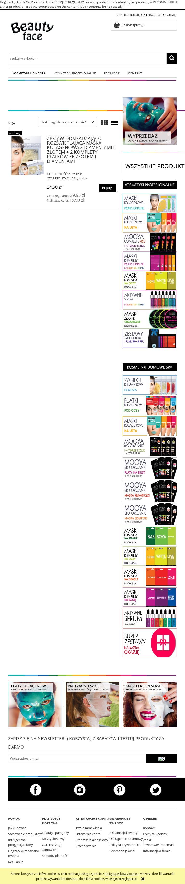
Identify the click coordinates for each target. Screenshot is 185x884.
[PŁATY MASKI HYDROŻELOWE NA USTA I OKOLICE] (150, 222)
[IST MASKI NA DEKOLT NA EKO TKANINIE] (150, 576)
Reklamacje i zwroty (123, 833)
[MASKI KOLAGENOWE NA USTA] (150, 425)
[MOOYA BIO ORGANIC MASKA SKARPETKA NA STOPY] (150, 514)
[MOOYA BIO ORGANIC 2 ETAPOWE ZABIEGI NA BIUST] (150, 468)
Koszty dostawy (53, 839)
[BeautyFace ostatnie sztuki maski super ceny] (150, 121)
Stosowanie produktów (25, 834)
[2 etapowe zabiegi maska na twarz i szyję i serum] (92, 704)
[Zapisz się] (161, 758)
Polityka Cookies (155, 834)
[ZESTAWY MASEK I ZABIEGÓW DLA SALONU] (150, 338)
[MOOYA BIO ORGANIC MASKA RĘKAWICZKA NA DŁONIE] (150, 491)
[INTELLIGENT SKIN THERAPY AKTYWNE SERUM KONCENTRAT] (150, 299)
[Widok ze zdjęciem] (104, 122)
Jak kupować (17, 828)
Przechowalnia (86, 846)
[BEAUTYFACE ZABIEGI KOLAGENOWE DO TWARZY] (150, 385)
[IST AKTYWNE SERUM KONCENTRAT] (150, 617)
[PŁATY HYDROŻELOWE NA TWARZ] (150, 203)
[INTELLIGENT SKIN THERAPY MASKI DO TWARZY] (150, 535)
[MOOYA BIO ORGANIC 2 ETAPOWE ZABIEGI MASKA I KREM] (150, 446)
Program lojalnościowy (92, 840)
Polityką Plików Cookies (121, 873)
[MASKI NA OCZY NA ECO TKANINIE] (150, 555)
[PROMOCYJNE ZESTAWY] (150, 642)
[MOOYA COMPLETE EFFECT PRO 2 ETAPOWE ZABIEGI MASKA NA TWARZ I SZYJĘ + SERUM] (150, 241)
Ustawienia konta (88, 834)
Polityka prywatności (124, 845)
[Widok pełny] (114, 122)
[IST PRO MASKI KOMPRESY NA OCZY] (150, 280)
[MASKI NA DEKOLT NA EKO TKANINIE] (150, 596)
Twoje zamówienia (89, 828)
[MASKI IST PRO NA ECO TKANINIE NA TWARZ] (150, 260)
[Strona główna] (32, 34)
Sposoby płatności (55, 855)
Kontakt (149, 828)
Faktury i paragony (55, 833)
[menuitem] (29, 73)
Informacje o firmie (156, 851)
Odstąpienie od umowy (126, 839)
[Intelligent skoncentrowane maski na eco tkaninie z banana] (150, 704)
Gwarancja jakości (122, 851)
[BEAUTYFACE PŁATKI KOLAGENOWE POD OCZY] (150, 405)
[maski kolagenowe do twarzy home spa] (35, 704)
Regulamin (15, 862)
